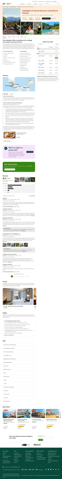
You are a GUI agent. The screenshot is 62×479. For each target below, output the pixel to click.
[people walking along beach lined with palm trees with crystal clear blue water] (50, 28)
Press (4, 454)
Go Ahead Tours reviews (41, 459)
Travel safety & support (29, 457)
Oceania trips (16, 460)
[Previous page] (10, 276)
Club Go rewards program (41, 457)
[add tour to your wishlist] (52, 19)
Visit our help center (41, 1)
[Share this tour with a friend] (54, 19)
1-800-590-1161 (5, 457)
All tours (7, 6)
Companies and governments (53, 460)
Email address (41, 435)
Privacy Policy (31, 475)
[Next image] (15, 417)
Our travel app (27, 459)
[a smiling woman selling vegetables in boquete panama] (21, 22)
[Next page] (28, 276)
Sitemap (35, 475)
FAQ (25, 36)
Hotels (18, 36)
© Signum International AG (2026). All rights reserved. (51, 475)
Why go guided (39, 456)
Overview (4, 36)
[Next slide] (35, 298)
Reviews (13, 36)
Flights (22, 36)
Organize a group (48, 1)
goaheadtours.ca (17, 467)
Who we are (39, 453)
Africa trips (16, 457)
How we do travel (40, 454)
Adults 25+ (50, 457)
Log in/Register (54, 1)
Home (4, 6)
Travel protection (28, 454)
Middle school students (52, 453)
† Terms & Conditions (24, 475)
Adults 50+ (50, 459)
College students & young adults (53, 456)
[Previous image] (13, 417)
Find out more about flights (9, 334)
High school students (51, 454)
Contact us (5, 453)
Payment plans (28, 456)
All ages (49, 462)
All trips (15, 462)
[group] (18, 298)
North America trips (17, 454)
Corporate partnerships (7, 456)
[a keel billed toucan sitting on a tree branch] (37, 28)
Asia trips (15, 459)
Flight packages (28, 453)
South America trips (17, 456)
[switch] (15, 410)
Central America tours (13, 6)
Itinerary (9, 36)
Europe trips (16, 453)
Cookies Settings (39, 475)
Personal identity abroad (29, 460)
